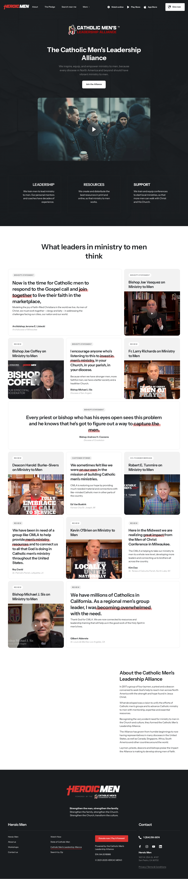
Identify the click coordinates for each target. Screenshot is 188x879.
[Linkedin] (161, 846)
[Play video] (94, 129)
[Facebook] (141, 846)
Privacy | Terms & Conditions (152, 867)
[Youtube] (154, 846)
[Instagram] (147, 846)
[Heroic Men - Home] (16, 7)
